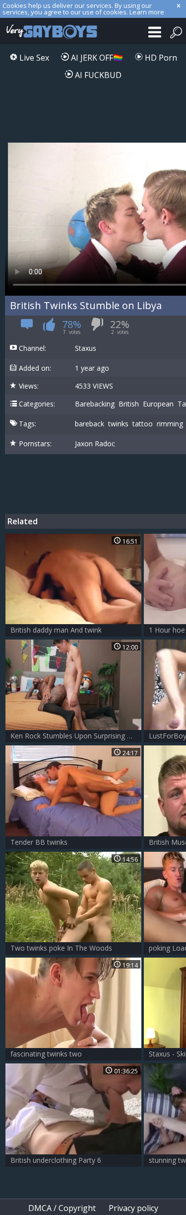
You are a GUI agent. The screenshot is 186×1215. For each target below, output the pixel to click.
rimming (170, 423)
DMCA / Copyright (62, 1208)
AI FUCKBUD (97, 75)
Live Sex (33, 57)
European (158, 404)
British (129, 404)
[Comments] (27, 327)
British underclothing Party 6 (55, 1160)
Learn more (146, 11)
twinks (118, 423)
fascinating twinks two (46, 1053)
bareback (89, 423)
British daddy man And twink (56, 630)
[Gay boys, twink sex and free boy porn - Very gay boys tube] (49, 31)
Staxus (85, 348)
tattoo (142, 423)
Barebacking (95, 404)
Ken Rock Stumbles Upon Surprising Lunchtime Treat (75, 735)
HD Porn (160, 57)
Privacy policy (133, 1208)
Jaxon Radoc (95, 443)
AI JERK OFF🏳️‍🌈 (96, 57)
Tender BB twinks (38, 842)
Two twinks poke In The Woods (61, 948)
